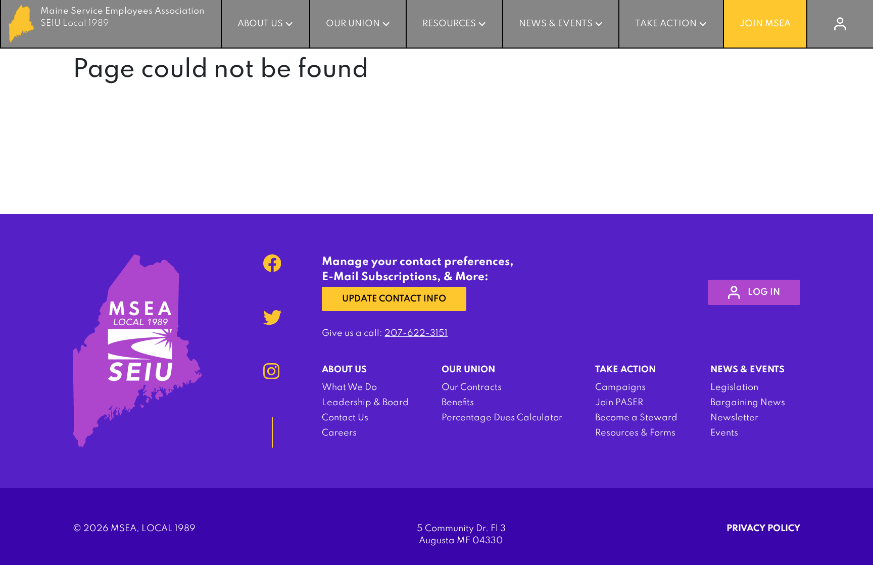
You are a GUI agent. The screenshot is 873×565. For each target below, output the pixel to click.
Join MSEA (765, 23)
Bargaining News (747, 402)
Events (724, 433)
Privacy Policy (763, 528)
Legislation (734, 387)
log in (764, 292)
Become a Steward (636, 417)
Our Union (353, 23)
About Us (260, 23)
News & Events (556, 23)
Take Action (666, 23)
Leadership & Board (365, 402)
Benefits (458, 402)
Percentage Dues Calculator (502, 417)
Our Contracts (472, 387)
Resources (449, 23)
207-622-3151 (416, 333)
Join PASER (619, 402)
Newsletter (734, 417)
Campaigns (620, 387)
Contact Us (345, 417)
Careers (339, 433)
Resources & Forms (635, 433)
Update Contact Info (394, 298)
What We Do (349, 387)
